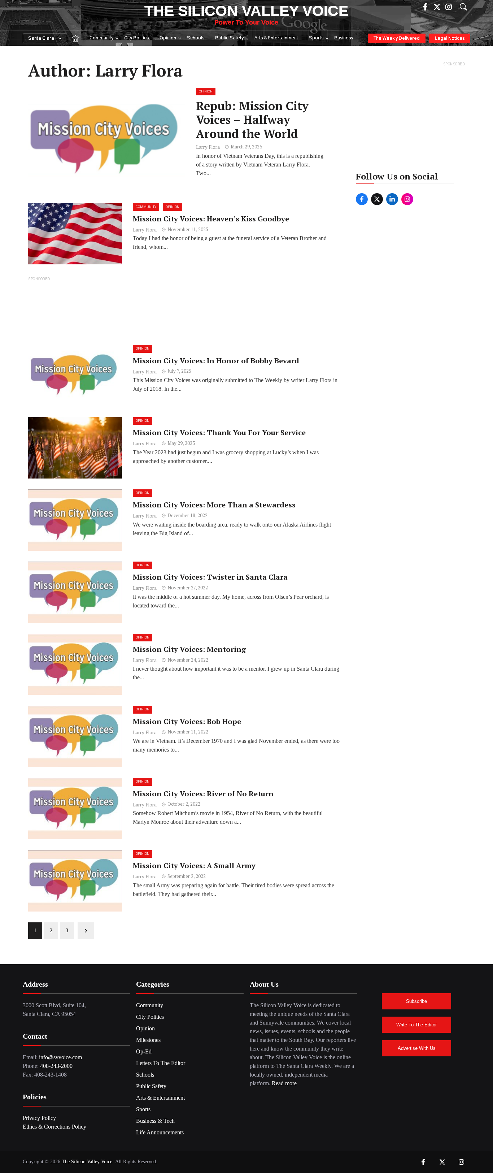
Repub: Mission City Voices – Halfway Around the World (252, 119)
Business (343, 38)
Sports (316, 38)
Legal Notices (449, 38)
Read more (284, 1083)
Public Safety (229, 38)
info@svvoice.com (60, 1057)
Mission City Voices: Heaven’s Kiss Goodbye (211, 219)
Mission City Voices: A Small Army (194, 865)
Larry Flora (208, 147)
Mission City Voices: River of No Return (203, 793)
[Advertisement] (184, 310)
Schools (195, 38)
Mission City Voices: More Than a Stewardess (214, 505)
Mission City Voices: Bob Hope (187, 721)
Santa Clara (41, 38)
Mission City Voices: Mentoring (189, 649)
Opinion (168, 38)
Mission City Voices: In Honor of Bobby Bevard (216, 360)
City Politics (136, 38)
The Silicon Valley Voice (246, 11)
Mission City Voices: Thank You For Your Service (219, 432)
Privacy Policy (39, 1118)
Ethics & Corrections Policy (54, 1127)
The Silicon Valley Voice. (87, 1161)
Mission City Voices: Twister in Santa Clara (210, 577)
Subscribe (416, 1001)
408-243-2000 (56, 1066)
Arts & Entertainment (276, 38)
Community (101, 38)
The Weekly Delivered (397, 38)
